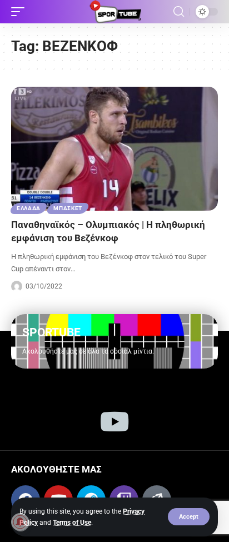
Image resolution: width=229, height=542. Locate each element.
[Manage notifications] (20, 522)
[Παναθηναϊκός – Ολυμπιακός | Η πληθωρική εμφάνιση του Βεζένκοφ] (114, 149)
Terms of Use (72, 522)
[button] (189, 516)
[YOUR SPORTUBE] (114, 11)
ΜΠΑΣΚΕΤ (67, 208)
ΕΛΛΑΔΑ (29, 208)
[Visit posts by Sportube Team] (16, 286)
